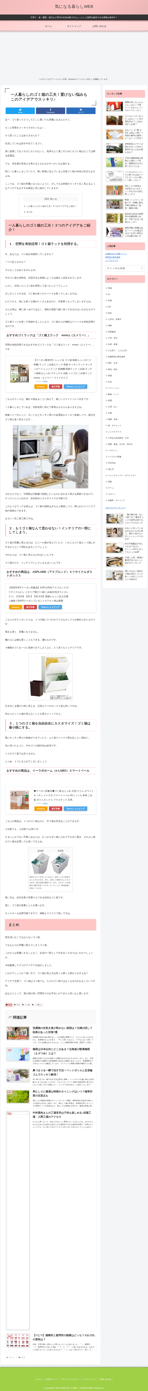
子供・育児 (113, 338)
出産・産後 (113, 344)
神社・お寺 (113, 363)
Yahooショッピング (75, 386)
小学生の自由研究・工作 (118, 438)
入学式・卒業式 (114, 319)
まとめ (29, 212)
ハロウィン (113, 450)
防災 (110, 313)
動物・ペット (113, 394)
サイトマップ (90, 1379)
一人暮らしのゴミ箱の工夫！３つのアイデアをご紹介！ (51, 206)
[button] (142, 268)
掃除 (110, 325)
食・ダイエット (114, 425)
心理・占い (113, 407)
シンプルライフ (111, 260)
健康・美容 (113, 419)
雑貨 (110, 375)
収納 (110, 288)
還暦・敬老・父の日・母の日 (120, 444)
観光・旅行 (113, 369)
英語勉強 (112, 332)
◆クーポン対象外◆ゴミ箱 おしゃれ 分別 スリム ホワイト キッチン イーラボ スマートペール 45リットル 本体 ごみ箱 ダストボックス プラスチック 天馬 (64, 795)
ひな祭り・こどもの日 (117, 350)
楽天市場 (56, 386)
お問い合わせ (105, 1379)
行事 (110, 413)
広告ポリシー (52, 1379)
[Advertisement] (74, 54)
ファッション (113, 388)
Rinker (45, 381)
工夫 (18, 1005)
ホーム (40, 1379)
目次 (47, 199)
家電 (110, 400)
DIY (109, 307)
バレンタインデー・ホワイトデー (122, 475)
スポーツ (112, 494)
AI (109, 294)
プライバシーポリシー (71, 1379)
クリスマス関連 (114, 457)
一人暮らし (38, 1005)
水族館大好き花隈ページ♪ (116, 254)
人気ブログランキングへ (115, 508)
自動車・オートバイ (116, 500)
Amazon (41, 386)
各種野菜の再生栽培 (116, 357)
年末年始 (112, 463)
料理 (110, 300)
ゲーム (111, 488)
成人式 (111, 469)
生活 (10, 1005)
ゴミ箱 (27, 1005)
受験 (110, 482)
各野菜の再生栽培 (112, 257)
